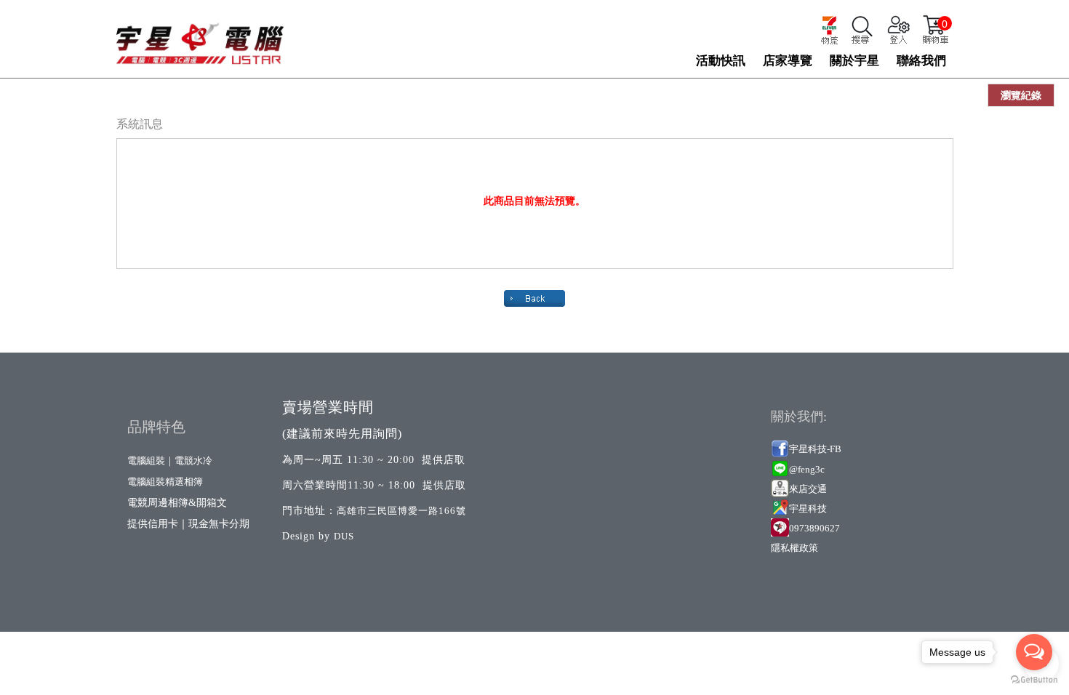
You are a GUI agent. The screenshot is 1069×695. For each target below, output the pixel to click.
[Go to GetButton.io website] (1034, 680)
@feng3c (807, 469)
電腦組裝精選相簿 (165, 481)
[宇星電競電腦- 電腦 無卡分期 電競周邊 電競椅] (200, 36)
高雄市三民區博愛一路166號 (401, 510)
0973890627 (814, 528)
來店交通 (809, 488)
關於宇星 (854, 61)
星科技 (812, 508)
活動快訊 (720, 61)
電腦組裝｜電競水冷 (169, 460)
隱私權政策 (794, 547)
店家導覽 (787, 61)
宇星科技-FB (815, 448)
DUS (344, 536)
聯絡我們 (921, 61)
